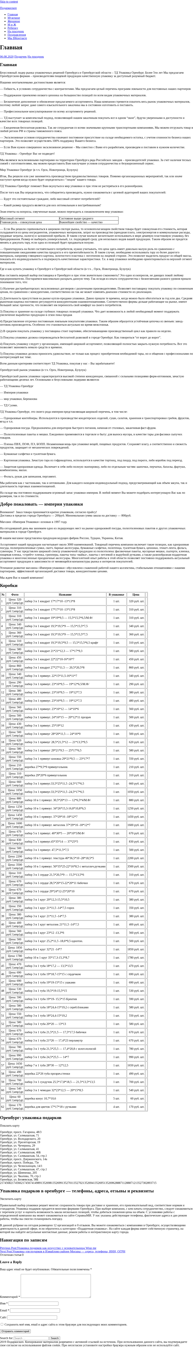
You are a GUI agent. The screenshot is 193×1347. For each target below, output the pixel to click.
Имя (4, 1303)
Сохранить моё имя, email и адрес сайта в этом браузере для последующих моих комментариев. (66, 1324)
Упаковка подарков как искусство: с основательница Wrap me (48, 1248)
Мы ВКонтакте (17, 38)
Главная (13, 14)
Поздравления (17, 34)
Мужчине (14, 17)
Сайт (3, 1317)
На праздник (16, 31)
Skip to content (9, 1)
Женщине (14, 21)
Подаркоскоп (8, 8)
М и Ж (12, 24)
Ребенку (13, 28)
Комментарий (10, 1296)
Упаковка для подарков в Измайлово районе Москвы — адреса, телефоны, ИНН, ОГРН (62, 1251)
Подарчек (20, 56)
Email (4, 1310)
